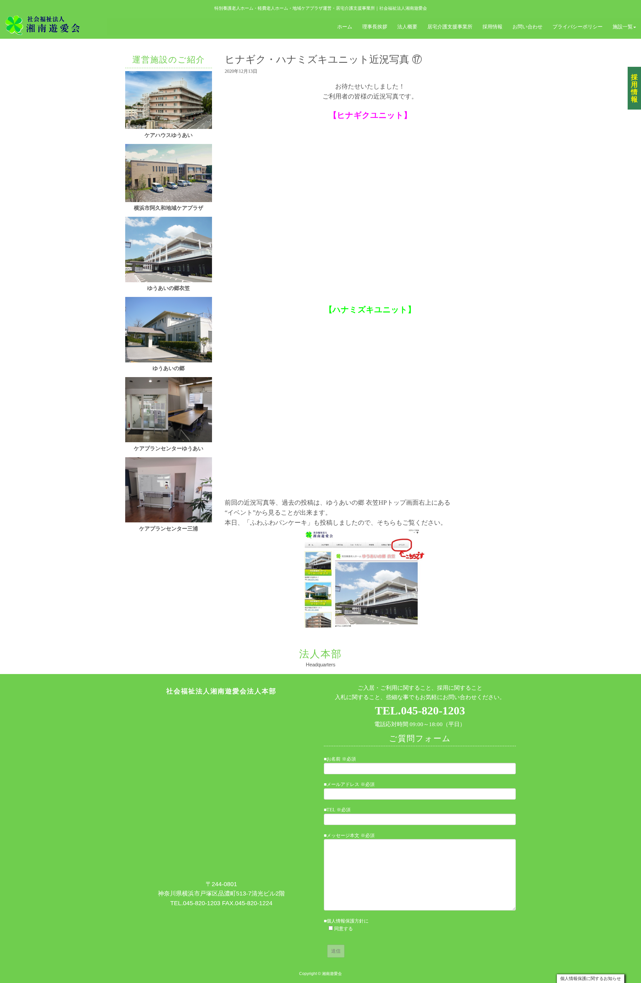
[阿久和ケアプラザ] (168, 200)
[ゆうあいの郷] (168, 360)
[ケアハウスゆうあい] (168, 127)
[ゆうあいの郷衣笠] (168, 280)
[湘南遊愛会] (53, 24)
